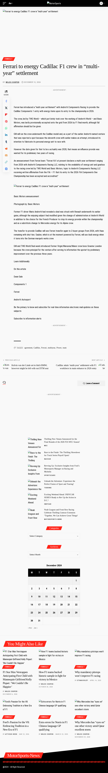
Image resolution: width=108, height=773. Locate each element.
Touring (47, 488)
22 (76, 604)
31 (39, 620)
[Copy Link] (6, 162)
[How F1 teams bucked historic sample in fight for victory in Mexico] (54, 659)
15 (76, 596)
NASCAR (47, 459)
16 (32, 604)
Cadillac (37, 348)
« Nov (30, 628)
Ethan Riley (82, 680)
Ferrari (44, 348)
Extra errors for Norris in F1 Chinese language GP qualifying (53, 726)
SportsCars (49, 475)
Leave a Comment (93, 383)
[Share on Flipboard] (6, 114)
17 (39, 604)
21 (69, 604)
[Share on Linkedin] (6, 135)
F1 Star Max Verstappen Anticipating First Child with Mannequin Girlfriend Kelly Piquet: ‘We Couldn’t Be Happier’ (17, 679)
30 (32, 620)
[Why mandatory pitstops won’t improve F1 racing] (90, 659)
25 (46, 612)
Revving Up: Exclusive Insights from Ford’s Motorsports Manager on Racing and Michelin (61, 469)
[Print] (6, 168)
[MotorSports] (54, 3)
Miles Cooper (12, 82)
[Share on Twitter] (6, 107)
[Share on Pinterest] (6, 121)
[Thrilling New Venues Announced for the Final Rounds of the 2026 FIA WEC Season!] (35, 443)
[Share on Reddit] (6, 148)
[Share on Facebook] (6, 101)
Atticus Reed (11, 734)
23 (32, 612)
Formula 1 (9, 59)
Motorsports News (53, 519)
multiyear (51, 348)
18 (46, 604)
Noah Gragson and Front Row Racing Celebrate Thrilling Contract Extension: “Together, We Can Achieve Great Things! (61, 513)
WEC (46, 446)
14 (69, 596)
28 (69, 612)
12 (54, 596)
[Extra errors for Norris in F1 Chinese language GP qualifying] (54, 709)
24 (39, 612)
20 (61, 604)
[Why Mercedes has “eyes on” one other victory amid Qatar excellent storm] (90, 709)
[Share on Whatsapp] (6, 128)
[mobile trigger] (5, 3)
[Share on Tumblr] (6, 141)
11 (46, 596)
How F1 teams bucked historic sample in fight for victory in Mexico (52, 675)
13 (61, 596)
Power (59, 348)
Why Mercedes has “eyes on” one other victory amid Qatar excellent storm (90, 726)
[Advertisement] (59, 96)
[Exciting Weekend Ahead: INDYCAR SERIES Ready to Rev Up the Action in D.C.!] (35, 498)
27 (61, 612)
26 (54, 612)
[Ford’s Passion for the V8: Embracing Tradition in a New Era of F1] (18, 709)
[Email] (6, 155)
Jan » (35, 628)
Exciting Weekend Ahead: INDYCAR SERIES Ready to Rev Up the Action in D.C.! (60, 497)
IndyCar (47, 504)
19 (54, 604)
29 (76, 612)
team (65, 348)
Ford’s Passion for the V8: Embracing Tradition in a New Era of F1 (16, 726)
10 (39, 596)
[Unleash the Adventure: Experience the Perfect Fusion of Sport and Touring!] (35, 485)
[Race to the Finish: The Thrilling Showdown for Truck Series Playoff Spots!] (35, 456)
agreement (28, 348)
